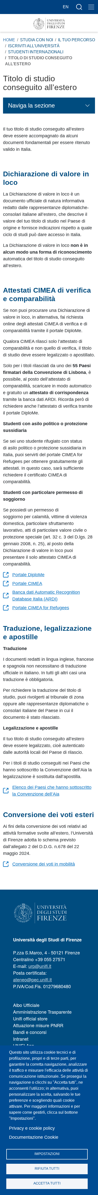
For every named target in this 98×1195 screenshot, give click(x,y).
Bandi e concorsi (29, 1032)
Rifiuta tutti (47, 1168)
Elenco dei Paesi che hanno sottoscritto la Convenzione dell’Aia (51, 791)
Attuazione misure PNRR (38, 1025)
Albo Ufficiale (26, 1005)
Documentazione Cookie (33, 1137)
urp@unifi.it (39, 966)
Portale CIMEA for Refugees (40, 607)
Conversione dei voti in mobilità (43, 864)
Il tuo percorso (76, 40)
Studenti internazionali (35, 52)
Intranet (20, 1038)
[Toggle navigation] (91, 7)
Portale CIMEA (27, 583)
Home (9, 40)
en (66, 7)
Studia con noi (36, 40)
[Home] (49, 24)
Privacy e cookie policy (32, 1128)
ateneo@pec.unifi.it (32, 979)
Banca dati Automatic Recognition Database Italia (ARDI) (46, 596)
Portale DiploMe (28, 574)
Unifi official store (30, 1018)
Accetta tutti (47, 1183)
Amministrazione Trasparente (42, 1011)
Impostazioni (47, 1154)
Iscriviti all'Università (34, 46)
